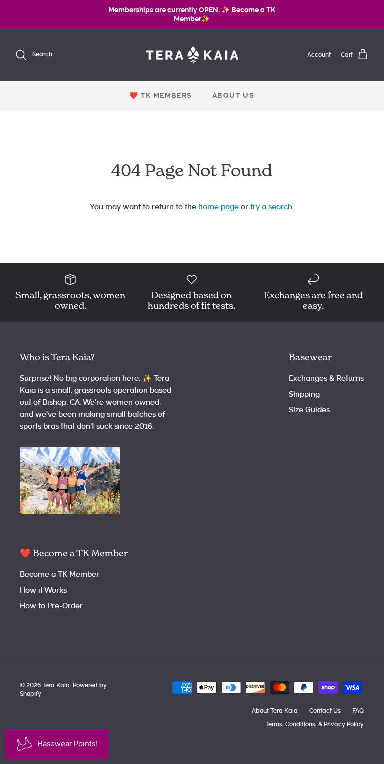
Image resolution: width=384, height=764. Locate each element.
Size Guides (309, 410)
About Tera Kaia (275, 711)
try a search (271, 207)
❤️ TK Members (161, 96)
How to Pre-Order (51, 606)
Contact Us (325, 711)
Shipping (304, 394)
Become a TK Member (60, 574)
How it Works (43, 590)
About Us (233, 96)
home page (218, 207)
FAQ (358, 711)
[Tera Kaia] (192, 55)
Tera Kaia (56, 685)
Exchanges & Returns (326, 378)
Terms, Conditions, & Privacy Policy (315, 724)
